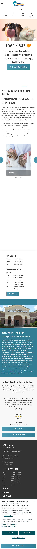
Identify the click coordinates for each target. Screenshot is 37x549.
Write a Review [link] (19, 429)
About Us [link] (6, 488)
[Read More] (18, 409)
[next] (35, 30)
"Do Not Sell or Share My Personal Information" (9, 525)
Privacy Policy (8, 516)
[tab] (9, 272)
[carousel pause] (35, 39)
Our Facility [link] (7, 496)
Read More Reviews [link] (18, 435)
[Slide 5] (17, 424)
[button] (2, 3)
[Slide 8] (22, 424)
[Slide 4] (20, 177)
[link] (18, 3)
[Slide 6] (19, 424)
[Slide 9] (24, 424)
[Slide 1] (10, 424)
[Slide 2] (16, 177)
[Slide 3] (18, 177)
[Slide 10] (26, 424)
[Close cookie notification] (34, 502)
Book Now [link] (23, 81)
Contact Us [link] (12, 294)
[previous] (2, 30)
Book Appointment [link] (18, 545)
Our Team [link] (6, 492)
